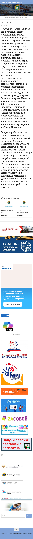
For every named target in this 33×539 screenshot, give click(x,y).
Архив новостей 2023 (10, 17)
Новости (23, 17)
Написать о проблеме (13, 304)
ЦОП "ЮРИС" (27, 533)
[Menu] (31, 2)
